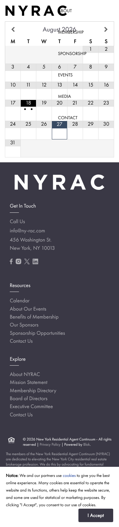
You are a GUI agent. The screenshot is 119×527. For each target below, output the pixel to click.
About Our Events (28, 309)
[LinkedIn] (35, 261)
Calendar (20, 300)
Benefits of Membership (34, 317)
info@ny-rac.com (27, 230)
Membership (71, 32)
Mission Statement (28, 382)
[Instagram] (18, 261)
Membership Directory (33, 390)
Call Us (17, 221)
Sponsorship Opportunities (37, 333)
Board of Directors (28, 398)
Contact (68, 118)
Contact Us (21, 341)
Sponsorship (72, 53)
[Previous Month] (13, 30)
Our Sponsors (24, 325)
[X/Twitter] (27, 261)
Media (64, 96)
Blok (86, 444)
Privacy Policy (50, 444)
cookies (69, 475)
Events (65, 75)
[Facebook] (11, 261)
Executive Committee (31, 406)
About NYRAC (25, 374)
